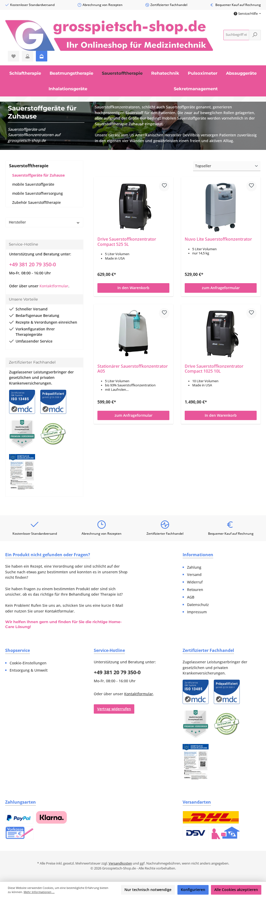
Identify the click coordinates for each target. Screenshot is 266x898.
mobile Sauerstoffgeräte (33, 184)
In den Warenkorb (134, 287)
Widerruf (195, 582)
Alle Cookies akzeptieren (236, 889)
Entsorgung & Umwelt (29, 670)
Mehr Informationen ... (39, 892)
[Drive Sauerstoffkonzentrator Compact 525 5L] (134, 207)
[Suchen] (255, 35)
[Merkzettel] (13, 56)
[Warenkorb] (41, 56)
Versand (194, 574)
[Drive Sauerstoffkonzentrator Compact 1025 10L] (221, 334)
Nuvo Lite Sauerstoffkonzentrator (218, 239)
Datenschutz (198, 604)
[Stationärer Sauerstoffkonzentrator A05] (134, 334)
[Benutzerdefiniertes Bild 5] (24, 474)
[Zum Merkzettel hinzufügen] (164, 186)
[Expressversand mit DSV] (196, 832)
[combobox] (236, 35)
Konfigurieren (193, 889)
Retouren (195, 589)
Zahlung (194, 567)
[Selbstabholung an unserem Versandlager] (225, 832)
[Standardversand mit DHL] (211, 817)
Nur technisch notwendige (147, 889)
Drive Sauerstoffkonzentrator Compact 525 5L (127, 242)
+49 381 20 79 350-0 (32, 264)
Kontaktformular (53, 285)
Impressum (197, 611)
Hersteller (17, 222)
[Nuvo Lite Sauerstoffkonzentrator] (221, 207)
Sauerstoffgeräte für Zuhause (38, 175)
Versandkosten (120, 863)
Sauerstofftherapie (28, 166)
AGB (190, 597)
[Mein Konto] (27, 56)
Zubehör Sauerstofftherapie (36, 202)
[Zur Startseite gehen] (109, 35)
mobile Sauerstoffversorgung (37, 193)
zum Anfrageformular (221, 287)
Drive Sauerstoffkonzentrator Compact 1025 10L (214, 369)
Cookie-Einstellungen (28, 662)
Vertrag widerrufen (114, 708)
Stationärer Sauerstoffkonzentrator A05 (133, 369)
